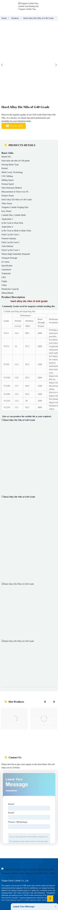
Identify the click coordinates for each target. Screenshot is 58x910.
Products (15, 18)
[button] (45, 701)
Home (4, 18)
